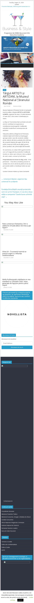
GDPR (3, 550)
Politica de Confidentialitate (9, 544)
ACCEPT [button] (20, 600)
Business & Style (17, 106)
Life (4, 90)
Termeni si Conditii (6, 541)
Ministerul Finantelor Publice (9, 514)
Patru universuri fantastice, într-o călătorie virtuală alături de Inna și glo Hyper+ (16, 226)
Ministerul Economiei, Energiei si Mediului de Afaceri (16, 517)
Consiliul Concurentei (7, 520)
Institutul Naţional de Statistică (10, 525)
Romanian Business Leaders (9, 528)
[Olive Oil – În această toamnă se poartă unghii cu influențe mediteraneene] (17, 234)
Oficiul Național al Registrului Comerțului (12, 522)
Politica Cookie (5, 547)
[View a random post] (31, 65)
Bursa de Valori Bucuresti (8, 531)
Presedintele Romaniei (7, 511)
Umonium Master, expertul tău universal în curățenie (14, 180)
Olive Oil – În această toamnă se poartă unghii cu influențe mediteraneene (14, 253)
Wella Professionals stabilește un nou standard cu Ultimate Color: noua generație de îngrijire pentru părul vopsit (16, 282)
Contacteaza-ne (6, 501)
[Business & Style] (3, 65)
